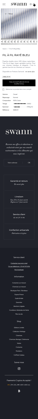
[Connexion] (30, 4)
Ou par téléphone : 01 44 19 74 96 (19, 266)
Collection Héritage (19, 331)
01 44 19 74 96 (19, 218)
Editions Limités (19, 328)
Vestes (19, 343)
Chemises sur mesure (19, 287)
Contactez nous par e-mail (19, 263)
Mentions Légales (19, 306)
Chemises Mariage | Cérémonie (19, 339)
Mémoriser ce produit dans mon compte (18, 89)
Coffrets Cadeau (19, 355)
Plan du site (19, 314)
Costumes (19, 347)
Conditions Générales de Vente (19, 310)
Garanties (19, 302)
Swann (5, 49)
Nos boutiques (19, 270)
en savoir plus (30, 72)
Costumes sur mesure (19, 283)
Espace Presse (19, 294)
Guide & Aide (19, 298)
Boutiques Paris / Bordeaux (19, 291)
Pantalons (19, 351)
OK (29, 163)
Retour (11, 14)
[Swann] (19, 4)
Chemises (19, 335)
